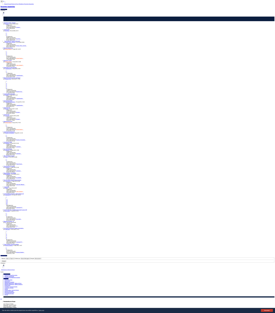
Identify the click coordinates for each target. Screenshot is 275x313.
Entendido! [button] (267, 310)
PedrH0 (7, 95)
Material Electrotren (7, 121)
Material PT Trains (7, 60)
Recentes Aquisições (8, 7)
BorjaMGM (7, 174)
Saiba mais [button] (41, 310)
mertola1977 (8, 195)
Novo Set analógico (7, 149)
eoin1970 (7, 115)
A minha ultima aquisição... (9, 94)
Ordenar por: (18, 258)
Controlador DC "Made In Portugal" (12, 41)
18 (6, 200)
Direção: (32, 258)
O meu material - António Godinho (11, 244)
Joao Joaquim (19, 65)
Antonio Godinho (9, 245)
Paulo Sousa (19, 164)
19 (6, 201)
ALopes (7, 108)
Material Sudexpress (8, 48)
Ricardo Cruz (8, 79)
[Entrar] (4, 1)
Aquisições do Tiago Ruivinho (10, 67)
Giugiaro (7, 23)
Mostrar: (4, 258)
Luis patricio (8, 181)
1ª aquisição (6, 186)
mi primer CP (6, 114)
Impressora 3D (6, 107)
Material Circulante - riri (8, 221)
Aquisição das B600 (7, 100)
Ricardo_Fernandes (9, 133)
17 (6, 199)
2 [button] (3, 13)
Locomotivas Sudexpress (9, 131)
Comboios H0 (6, 29)
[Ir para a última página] (20, 27)
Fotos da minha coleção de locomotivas (12, 180)
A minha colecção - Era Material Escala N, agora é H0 (15, 209)
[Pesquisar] (2, 1)
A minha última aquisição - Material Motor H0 (13, 193)
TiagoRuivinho (8, 68)
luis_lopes (7, 211)
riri (5, 222)
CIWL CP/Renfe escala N (8, 155)
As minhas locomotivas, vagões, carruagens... (13, 228)
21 (6, 204)
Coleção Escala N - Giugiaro (9, 22)
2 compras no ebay (7, 142)
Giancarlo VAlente (20, 184)
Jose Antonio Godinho (10, 102)
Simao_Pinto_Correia (10, 42)
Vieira (6, 157)
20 (6, 203)
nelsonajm (7, 229)
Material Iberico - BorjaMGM (9, 173)
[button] (3, 15)
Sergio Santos (8, 49)
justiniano (7, 143)
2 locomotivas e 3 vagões (9, 166)
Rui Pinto (7, 30)
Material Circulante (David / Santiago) (11, 77)
